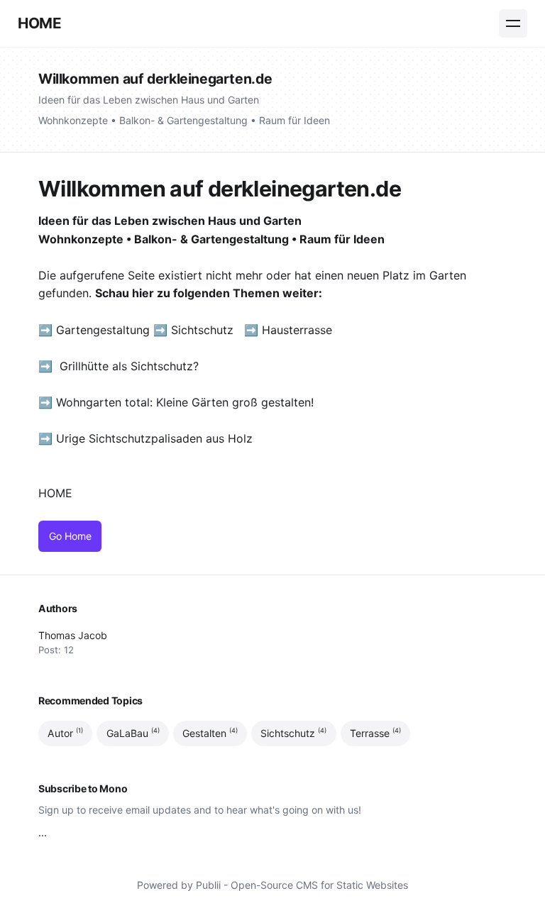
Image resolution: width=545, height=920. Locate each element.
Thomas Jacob (72, 635)
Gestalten (210, 732)
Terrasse (375, 732)
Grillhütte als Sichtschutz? (129, 366)
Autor (65, 732)
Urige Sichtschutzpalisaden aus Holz (154, 438)
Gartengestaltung (103, 330)
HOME (39, 23)
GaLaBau (133, 732)
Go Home (70, 536)
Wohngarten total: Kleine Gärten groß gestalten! (185, 402)
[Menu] (513, 23)
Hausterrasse (299, 330)
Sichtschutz (202, 330)
